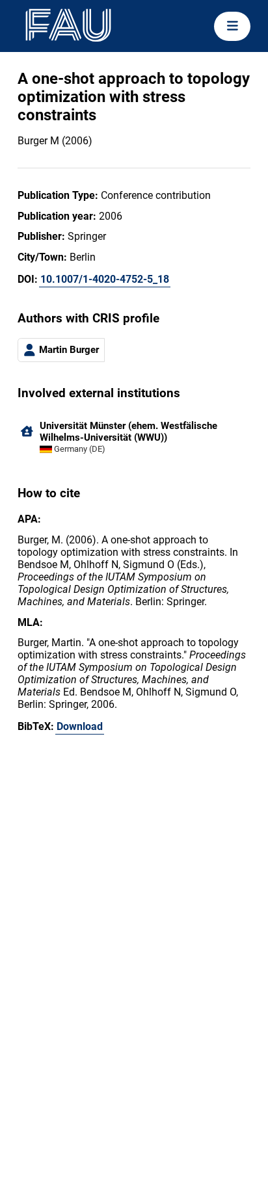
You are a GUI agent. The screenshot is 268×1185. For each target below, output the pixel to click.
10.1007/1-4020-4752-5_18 (104, 279)
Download (80, 726)
